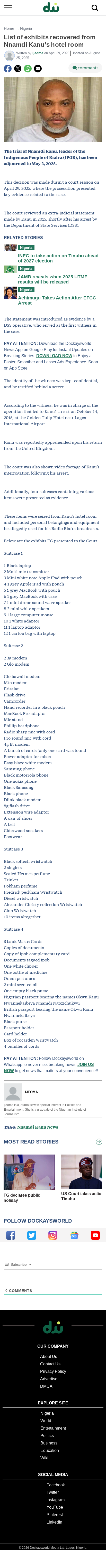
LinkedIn (54, 1522)
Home (9, 28)
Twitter (53, 1492)
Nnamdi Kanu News (37, 1127)
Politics (47, 1435)
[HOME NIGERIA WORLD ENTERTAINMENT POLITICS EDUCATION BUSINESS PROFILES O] (53, 8)
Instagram (56, 1500)
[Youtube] (95, 1235)
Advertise (48, 1379)
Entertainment (53, 1428)
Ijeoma (38, 53)
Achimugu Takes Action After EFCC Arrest (57, 300)
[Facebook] (8, 68)
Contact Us (50, 1364)
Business (48, 1443)
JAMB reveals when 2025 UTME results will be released (52, 279)
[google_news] (74, 1235)
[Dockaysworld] (53, 8)
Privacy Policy (53, 1371)
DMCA (46, 1386)
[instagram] (52, 1235)
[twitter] (31, 1235)
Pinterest (55, 1515)
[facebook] (10, 1235)
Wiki (44, 1458)
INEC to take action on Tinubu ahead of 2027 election (58, 258)
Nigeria (26, 28)
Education (49, 1450)
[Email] (38, 68)
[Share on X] (18, 68)
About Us (48, 1356)
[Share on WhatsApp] (28, 68)
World (45, 1421)
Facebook (56, 1485)
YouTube (55, 1507)
